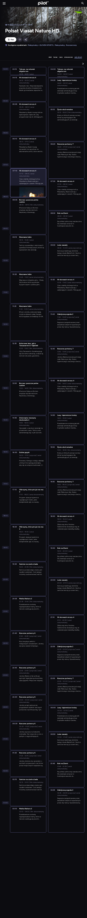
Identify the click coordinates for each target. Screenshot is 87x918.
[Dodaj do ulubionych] (19, 39)
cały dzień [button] (78, 57)
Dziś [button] (50, 57)
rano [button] (61, 57)
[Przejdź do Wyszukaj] (83, 3)
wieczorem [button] (68, 57)
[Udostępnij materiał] (25, 39)
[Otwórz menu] (4, 3)
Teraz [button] (55, 57)
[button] (83, 64)
